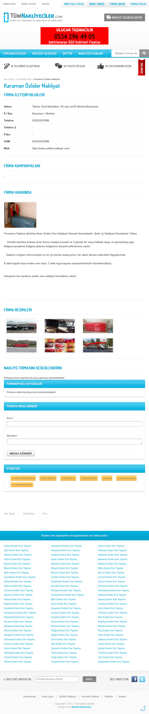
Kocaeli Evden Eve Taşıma (18, 621)
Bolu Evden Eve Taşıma (16, 572)
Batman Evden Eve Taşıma (65, 563)
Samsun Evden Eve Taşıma (18, 644)
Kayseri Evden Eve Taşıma (65, 612)
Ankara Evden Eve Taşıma (18, 555)
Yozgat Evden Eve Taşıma (64, 661)
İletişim (45, 4)
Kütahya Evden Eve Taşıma (112, 621)
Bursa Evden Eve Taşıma (111, 572)
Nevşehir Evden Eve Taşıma (19, 635)
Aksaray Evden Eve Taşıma (65, 550)
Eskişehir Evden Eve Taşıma (66, 590)
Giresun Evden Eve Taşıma (18, 595)
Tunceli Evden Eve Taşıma (18, 657)
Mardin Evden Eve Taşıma (112, 626)
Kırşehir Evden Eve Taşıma (65, 617)
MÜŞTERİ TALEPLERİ (44, 53)
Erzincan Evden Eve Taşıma (112, 586)
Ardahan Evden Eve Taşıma (112, 555)
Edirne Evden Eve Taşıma (17, 586)
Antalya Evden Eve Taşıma (65, 555)
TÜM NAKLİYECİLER (14, 53)
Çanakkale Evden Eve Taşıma (20, 577)
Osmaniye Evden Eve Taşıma (19, 639)
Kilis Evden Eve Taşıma (110, 617)
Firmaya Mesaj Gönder (22, 484)
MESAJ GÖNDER (21, 453)
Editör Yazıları (29, 4)
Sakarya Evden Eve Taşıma (112, 639)
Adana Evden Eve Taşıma (17, 546)
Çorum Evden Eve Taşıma (111, 577)
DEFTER (67, 53)
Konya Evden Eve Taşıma (64, 621)
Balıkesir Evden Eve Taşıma (112, 559)
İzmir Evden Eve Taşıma (63, 603)
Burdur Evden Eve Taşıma (64, 572)
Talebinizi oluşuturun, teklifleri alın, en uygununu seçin (74, 66)
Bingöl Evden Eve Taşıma (64, 568)
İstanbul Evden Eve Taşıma (18, 603)
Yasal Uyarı (47, 696)
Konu (10, 418)
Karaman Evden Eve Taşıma (66, 608)
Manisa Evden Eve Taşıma (65, 626)
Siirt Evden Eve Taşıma (63, 644)
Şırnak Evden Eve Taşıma (111, 648)
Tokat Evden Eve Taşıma (64, 652)
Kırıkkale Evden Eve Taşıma (112, 612)
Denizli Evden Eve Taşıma (17, 581)
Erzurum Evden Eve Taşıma (18, 590)
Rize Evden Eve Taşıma (63, 639)
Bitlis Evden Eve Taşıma (110, 568)
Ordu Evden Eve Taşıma (110, 635)
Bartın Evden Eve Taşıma (17, 563)
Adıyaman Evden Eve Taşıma (66, 546)
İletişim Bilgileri (48, 478)
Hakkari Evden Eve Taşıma (112, 595)
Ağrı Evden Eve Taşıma (16, 550)
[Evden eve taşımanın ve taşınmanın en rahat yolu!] (33, 22)
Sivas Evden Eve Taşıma (17, 648)
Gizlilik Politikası (67, 696)
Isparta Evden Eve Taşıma (111, 599)
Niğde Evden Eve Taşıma (64, 635)
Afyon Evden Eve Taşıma (111, 546)
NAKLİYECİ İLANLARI (90, 53)
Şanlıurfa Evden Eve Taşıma (66, 648)
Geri (45, 513)
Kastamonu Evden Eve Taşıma (20, 612)
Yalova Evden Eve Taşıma (17, 661)
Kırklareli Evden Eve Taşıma (18, 617)
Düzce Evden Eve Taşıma (111, 581)
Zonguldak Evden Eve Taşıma (113, 661)
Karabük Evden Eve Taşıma (18, 608)
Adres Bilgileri (68, 478)
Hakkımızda (9, 4)
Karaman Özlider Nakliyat (23, 478)
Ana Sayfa (9, 79)
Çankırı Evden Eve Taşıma (65, 577)
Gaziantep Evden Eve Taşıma (113, 590)
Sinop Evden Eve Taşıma (111, 644)
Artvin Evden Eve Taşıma (17, 559)
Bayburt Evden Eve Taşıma (112, 563)
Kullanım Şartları (90, 696)
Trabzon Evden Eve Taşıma (112, 652)
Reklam (109, 696)
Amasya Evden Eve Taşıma (112, 550)
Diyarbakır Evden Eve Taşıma (66, 581)
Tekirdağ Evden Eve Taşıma (18, 652)
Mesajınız (12, 435)
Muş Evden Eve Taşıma (110, 630)
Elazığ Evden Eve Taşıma (64, 586)
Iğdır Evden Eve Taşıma (63, 599)
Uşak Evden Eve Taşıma (64, 657)
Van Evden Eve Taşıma (110, 657)
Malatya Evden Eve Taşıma (18, 626)
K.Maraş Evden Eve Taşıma (112, 603)
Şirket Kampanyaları (127, 478)
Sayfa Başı (28, 513)
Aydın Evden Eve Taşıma (64, 559)
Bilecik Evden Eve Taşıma (17, 568)
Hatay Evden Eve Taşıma (17, 599)
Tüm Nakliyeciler (24, 79)
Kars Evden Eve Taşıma (110, 608)
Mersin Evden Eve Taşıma (17, 630)
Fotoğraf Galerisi (89, 478)
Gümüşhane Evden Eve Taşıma (67, 595)
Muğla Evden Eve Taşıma (64, 630)
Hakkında (107, 478)
